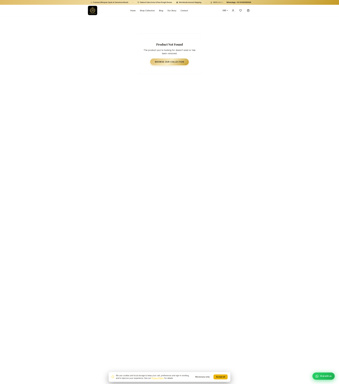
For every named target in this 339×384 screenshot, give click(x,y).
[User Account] (233, 10)
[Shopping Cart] (248, 10)
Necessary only (202, 377)
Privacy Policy (157, 378)
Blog (161, 10)
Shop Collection (147, 10)
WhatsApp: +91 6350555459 (238, 2)
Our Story (171, 10)
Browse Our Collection (169, 62)
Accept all (220, 377)
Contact (184, 10)
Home (133, 10)
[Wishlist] (240, 10)
